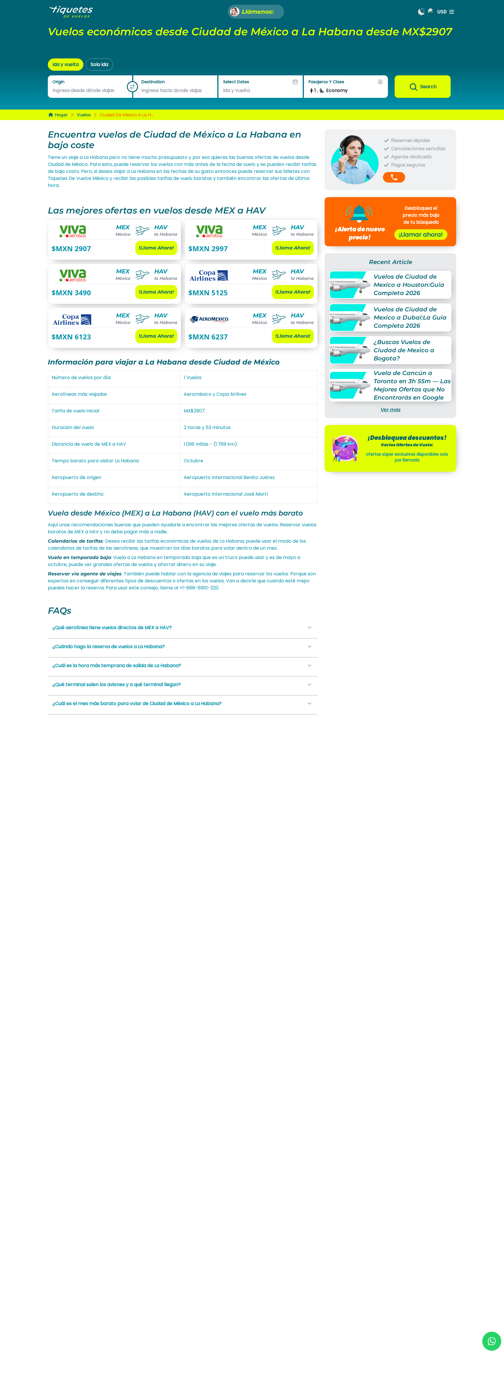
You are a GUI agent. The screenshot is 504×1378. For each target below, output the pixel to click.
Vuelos (84, 114)
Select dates (236, 82)
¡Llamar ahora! (421, 234)
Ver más (390, 409)
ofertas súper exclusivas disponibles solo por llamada (407, 457)
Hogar (61, 114)
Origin (58, 82)
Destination (153, 82)
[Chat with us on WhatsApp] (491, 1341)
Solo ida (99, 64)
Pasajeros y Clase (326, 82)
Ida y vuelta (65, 64)
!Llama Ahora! (156, 248)
